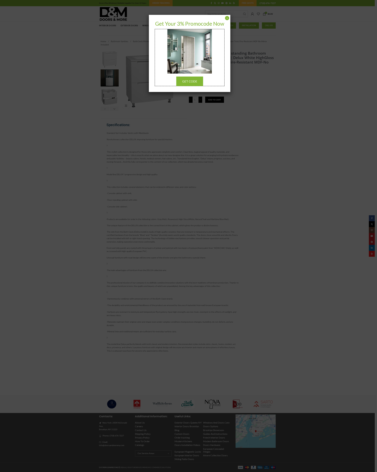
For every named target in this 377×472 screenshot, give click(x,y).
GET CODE (189, 81)
